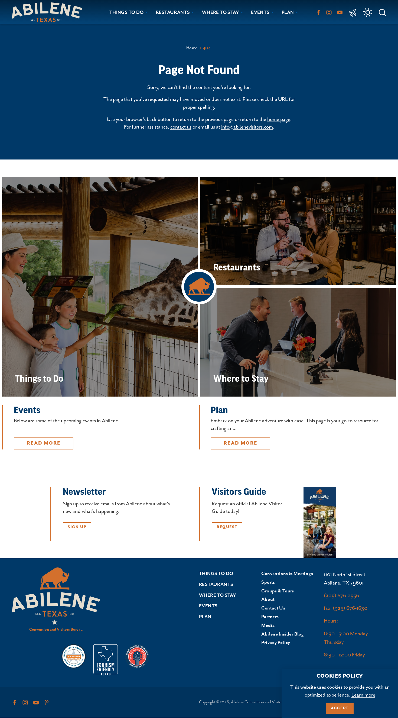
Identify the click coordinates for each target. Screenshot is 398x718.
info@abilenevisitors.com (247, 127)
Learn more (363, 695)
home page (278, 119)
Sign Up (77, 527)
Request (227, 527)
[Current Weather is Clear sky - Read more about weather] (367, 12)
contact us (180, 127)
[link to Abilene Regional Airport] (353, 12)
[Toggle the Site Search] (382, 12)
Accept (340, 708)
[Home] (49, 12)
